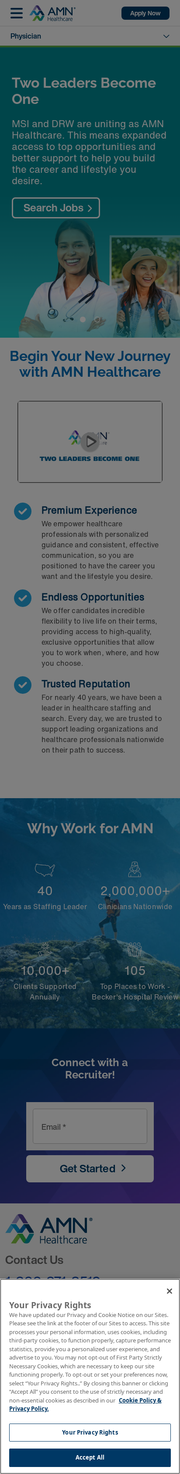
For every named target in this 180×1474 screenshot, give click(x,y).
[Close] (169, 1291)
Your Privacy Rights (90, 1432)
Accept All (90, 1457)
